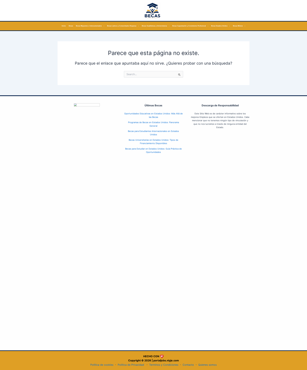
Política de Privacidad (131, 364)
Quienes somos (207, 364)
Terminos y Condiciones (163, 364)
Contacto (188, 364)
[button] (103, 26)
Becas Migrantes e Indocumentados (89, 26)
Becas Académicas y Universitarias (154, 26)
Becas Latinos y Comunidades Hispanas (121, 26)
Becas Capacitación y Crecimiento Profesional (189, 26)
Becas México (238, 26)
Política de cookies (101, 364)
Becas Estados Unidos (219, 26)
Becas (71, 26)
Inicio (64, 26)
